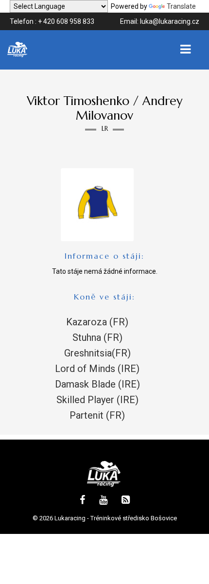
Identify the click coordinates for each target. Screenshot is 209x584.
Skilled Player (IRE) (97, 400)
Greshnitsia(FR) (97, 353)
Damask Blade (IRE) (97, 384)
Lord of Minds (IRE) (97, 368)
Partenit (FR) (97, 415)
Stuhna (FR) (97, 337)
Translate (181, 6)
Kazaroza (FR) (97, 322)
